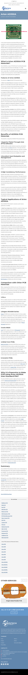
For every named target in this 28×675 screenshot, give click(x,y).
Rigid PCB (4, 505)
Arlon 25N (4, 544)
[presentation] (22, 580)
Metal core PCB (5, 511)
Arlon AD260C (4, 567)
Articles (15, 640)
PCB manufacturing (12, 462)
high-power (22, 363)
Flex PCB (3, 507)
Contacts (2, 642)
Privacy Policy (3, 644)
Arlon (9, 80)
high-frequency (4, 279)
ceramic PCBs (13, 367)
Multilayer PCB (5, 502)
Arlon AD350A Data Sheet (6, 494)
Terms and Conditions (18, 642)
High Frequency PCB (6, 513)
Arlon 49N (4, 554)
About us (15, 638)
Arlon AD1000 (5, 572)
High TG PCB (4, 528)
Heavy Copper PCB (5, 518)
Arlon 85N (4, 559)
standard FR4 (3, 479)
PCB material (17, 330)
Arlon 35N (4, 549)
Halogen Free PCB (5, 526)
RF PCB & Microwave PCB (7, 516)
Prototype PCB (5, 531)
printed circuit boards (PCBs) (10, 380)
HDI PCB (3, 520)
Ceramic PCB (4, 522)
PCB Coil (3, 524)
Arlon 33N (4, 546)
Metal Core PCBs (4, 344)
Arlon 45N (4, 551)
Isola (2, 330)
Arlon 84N (4, 557)
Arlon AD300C (5, 569)
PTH (10, 147)
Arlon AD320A (5, 562)
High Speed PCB (5, 537)
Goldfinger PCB (5, 535)
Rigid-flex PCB (4, 509)
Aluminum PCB (5, 533)
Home (2, 638)
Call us (14, 612)
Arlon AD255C (5, 564)
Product (2, 640)
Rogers (2, 314)
